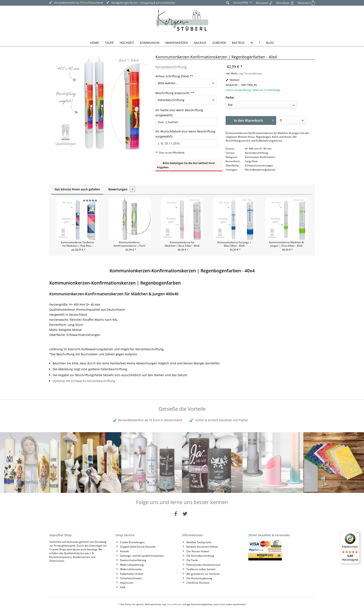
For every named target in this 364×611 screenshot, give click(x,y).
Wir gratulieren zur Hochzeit (202, 574)
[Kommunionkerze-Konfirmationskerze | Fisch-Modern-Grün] (129, 219)
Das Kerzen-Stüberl (197, 551)
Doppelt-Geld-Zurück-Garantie (138, 546)
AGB (122, 587)
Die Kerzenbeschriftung (200, 556)
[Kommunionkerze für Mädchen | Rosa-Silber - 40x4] (182, 219)
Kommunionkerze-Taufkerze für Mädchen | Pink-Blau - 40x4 (77, 244)
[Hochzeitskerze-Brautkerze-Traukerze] (212, 462)
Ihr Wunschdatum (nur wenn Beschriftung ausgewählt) (185, 133)
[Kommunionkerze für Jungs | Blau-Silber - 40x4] (234, 219)
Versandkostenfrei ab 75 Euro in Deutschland (150, 420)
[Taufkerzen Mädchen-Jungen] (151, 462)
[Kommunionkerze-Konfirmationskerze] (91, 462)
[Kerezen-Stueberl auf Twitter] (184, 514)
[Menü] (357, 533)
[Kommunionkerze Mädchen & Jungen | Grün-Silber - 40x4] (286, 219)
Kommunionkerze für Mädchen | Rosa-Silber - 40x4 (182, 244)
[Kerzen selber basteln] (333, 462)
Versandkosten (174, 604)
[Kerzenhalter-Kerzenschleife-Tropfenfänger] (273, 462)
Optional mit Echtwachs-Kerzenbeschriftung (84, 381)
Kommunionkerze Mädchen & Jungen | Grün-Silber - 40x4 (286, 244)
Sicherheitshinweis (131, 578)
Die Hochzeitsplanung (199, 578)
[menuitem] (227, 2)
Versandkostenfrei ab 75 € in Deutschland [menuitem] (78, 2)
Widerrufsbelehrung (132, 565)
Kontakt (124, 551)
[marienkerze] (30, 462)
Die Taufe (192, 560)
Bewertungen (120, 189)
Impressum (126, 582)
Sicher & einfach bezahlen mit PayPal (221, 420)
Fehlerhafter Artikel (131, 574)
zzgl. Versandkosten (250, 73)
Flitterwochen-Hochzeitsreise (203, 565)
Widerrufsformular (131, 569)
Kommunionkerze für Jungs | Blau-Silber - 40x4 (234, 244)
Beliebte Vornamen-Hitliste (202, 546)
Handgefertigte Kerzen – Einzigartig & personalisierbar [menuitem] (143, 2)
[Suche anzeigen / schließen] (227, 2)
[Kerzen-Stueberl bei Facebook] (175, 514)
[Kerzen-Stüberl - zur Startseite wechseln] (182, 21)
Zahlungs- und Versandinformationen (142, 556)
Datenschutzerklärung (133, 560)
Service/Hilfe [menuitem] (241, 2)
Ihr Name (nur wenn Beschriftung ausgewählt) (179, 112)
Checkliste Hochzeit (197, 582)
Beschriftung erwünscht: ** (174, 93)
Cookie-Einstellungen (132, 542)
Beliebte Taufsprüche (198, 542)
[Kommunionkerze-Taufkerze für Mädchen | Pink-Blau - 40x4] (77, 219)
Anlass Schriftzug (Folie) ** (174, 76)
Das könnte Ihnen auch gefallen (77, 189)
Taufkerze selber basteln (200, 569)
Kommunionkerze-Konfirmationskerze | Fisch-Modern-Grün (130, 244)
